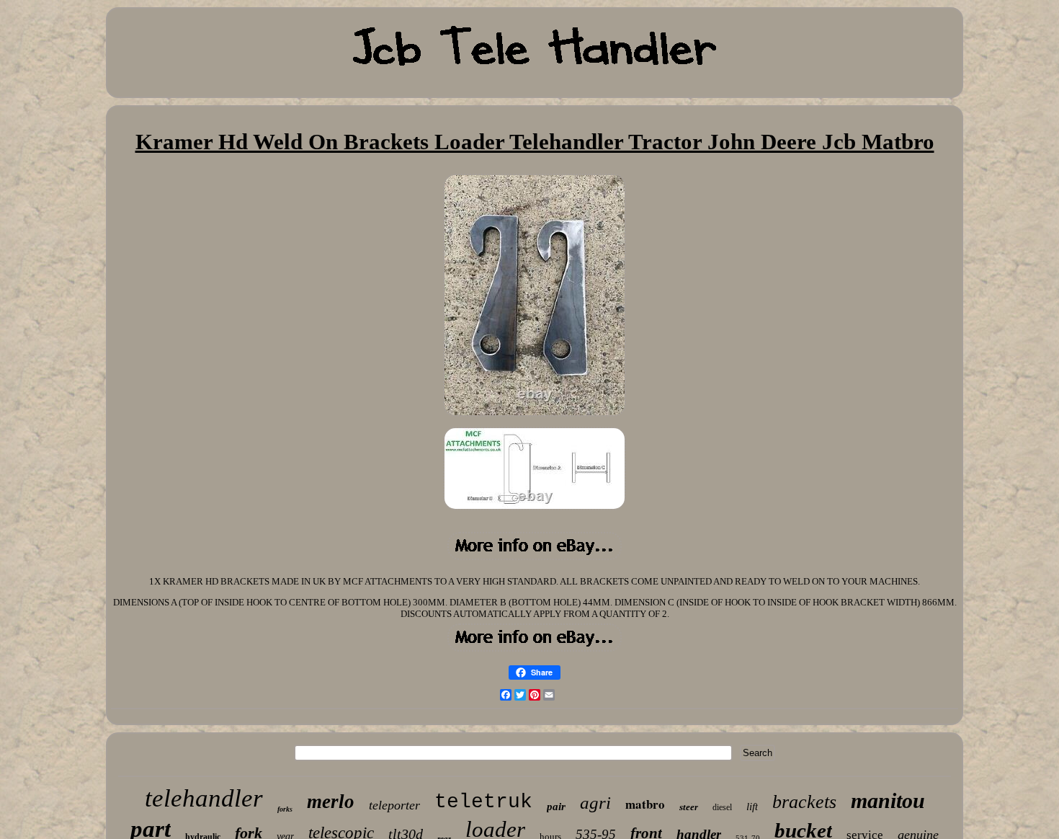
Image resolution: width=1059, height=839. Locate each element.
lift (752, 806)
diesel (722, 807)
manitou (888, 800)
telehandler (204, 798)
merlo (330, 801)
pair (556, 806)
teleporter (394, 805)
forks (284, 809)
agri (595, 802)
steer (688, 807)
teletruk (483, 802)
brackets (804, 801)
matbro (645, 804)
